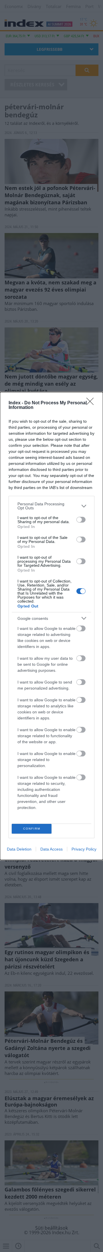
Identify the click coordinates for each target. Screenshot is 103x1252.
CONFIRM (31, 828)
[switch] (81, 520)
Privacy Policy (84, 849)
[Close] (91, 403)
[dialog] (51, 626)
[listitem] (51, 506)
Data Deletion (19, 849)
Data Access (51, 849)
